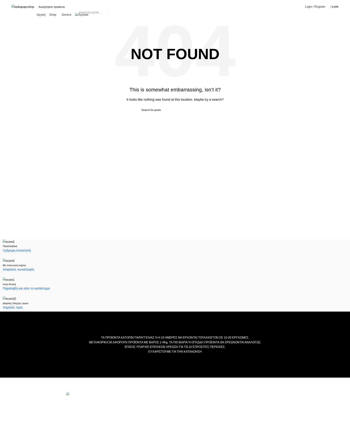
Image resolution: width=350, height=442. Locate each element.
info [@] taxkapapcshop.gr (98, 410)
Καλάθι (145, 408)
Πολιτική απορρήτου (153, 429)
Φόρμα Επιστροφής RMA (156, 435)
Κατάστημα (147, 418)
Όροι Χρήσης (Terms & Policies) (160, 424)
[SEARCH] (111, 7)
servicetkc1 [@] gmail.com (83, 428)
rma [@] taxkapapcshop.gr (111, 437)
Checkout (146, 413)
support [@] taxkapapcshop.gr (85, 422)
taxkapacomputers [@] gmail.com (87, 416)
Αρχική (145, 402)
